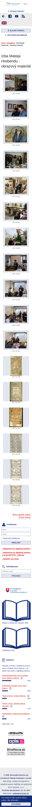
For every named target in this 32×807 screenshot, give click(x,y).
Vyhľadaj (16, 576)
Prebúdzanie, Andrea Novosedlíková (16, 714)
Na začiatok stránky (23, 515)
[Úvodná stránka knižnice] (16, 4)
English (4, 23)
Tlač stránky (26, 517)
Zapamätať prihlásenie (11, 538)
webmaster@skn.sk (21, 793)
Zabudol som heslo (11, 559)
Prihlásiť (16, 543)
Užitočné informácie (16, 35)
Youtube (16, 16)
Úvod (3, 43)
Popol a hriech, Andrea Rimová (14, 696)
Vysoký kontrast (3, 16)
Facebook (10, 16)
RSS (23, 16)
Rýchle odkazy (16, 11)
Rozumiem (16, 804)
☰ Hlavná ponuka (16, 30)
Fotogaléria (10, 43)
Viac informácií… (13, 800)
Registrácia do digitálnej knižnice (16, 549)
